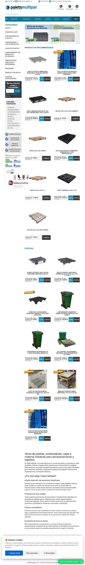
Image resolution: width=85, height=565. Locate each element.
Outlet (57, 19)
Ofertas (48, 19)
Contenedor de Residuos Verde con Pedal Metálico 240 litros (67, 313)
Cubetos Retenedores (12, 108)
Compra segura (14, 134)
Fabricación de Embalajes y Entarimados (11, 62)
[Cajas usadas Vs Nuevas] (52, 34)
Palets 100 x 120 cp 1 (37, 190)
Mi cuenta (70, 9)
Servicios (38, 19)
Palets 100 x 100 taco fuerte (37, 230)
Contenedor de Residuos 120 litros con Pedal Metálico (37, 352)
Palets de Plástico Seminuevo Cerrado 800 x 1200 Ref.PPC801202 (67, 152)
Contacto (61, 9)
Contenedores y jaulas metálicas (12, 43)
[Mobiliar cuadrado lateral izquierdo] (18, 178)
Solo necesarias (32, 553)
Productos (14, 19)
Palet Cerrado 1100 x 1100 (66, 190)
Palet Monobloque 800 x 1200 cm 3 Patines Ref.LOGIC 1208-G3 (38, 112)
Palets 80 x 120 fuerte (38, 151)
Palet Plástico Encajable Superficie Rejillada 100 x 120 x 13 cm (67, 274)
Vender (75, 19)
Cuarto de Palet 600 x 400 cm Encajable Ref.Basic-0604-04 (37, 273)
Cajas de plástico (12, 48)
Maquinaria (9, 68)
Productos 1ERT (11, 32)
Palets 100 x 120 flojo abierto (66, 111)
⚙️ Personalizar (49, 553)
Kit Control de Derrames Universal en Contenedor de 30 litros (67, 353)
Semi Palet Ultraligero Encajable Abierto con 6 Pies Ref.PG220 (38, 313)
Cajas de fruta (10, 120)
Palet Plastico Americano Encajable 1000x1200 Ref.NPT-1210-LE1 (37, 73)
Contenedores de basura (13, 113)
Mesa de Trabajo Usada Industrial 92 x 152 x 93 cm (66, 392)
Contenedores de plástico (12, 37)
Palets (7, 28)
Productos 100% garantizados (15, 150)
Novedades (26, 19)
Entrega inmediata (14, 144)
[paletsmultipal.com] (21, 7)
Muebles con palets (13, 72)
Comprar (47, 79)
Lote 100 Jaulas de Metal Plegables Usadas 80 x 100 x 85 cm (37, 393)
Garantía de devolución (14, 139)
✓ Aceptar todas (14, 553)
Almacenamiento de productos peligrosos (12, 54)
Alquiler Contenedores (10, 78)
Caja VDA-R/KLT (13, 123)
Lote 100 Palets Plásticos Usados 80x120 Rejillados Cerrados (66, 73)
